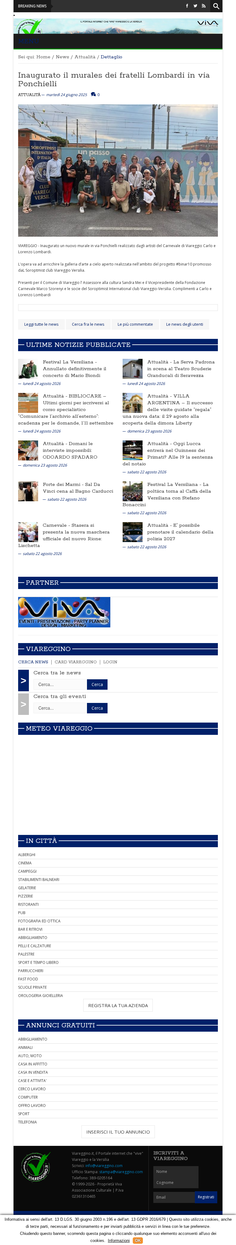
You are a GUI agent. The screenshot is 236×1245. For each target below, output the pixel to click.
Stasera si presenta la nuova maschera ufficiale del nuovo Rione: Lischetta (64, 535)
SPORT (24, 1113)
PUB (22, 912)
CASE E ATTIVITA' (32, 1080)
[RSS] (204, 6)
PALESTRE (26, 954)
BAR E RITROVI (30, 929)
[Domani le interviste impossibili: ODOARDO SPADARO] (28, 450)
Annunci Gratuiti (60, 1025)
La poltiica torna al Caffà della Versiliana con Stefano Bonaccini (167, 494)
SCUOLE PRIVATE (32, 987)
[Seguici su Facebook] (187, 6)
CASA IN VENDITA (33, 1072)
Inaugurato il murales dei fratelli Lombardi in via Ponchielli (114, 79)
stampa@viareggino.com (121, 1171)
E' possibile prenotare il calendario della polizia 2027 (180, 532)
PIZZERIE (25, 896)
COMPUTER (28, 1097)
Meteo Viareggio (59, 728)
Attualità (85, 57)
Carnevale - (57, 525)
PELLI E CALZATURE (34, 945)
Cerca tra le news (57, 672)
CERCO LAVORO (32, 1089)
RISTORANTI (28, 904)
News (62, 57)
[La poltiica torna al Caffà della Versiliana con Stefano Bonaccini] (133, 491)
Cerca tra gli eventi (59, 696)
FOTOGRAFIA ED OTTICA (39, 921)
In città (41, 841)
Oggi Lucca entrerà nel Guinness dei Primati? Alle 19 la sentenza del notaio (168, 453)
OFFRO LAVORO (32, 1105)
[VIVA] (64, 612)
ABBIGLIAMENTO (32, 937)
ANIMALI (25, 1047)
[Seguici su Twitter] (195, 6)
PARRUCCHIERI (30, 970)
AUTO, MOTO (30, 1055)
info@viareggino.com (104, 1165)
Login (110, 662)
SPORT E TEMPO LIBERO (38, 962)
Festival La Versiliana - (70, 362)
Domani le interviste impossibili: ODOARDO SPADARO (70, 450)
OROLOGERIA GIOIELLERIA (40, 995)
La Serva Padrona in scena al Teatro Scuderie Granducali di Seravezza (181, 369)
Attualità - (160, 362)
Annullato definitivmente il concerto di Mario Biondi (74, 372)
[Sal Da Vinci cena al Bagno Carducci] (28, 491)
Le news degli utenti (184, 324)
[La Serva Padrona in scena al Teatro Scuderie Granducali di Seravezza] (133, 368)
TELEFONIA (27, 1122)
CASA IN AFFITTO (32, 1064)
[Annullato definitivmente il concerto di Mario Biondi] (28, 368)
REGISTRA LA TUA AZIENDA (118, 1005)
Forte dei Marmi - (64, 484)
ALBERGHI (26, 854)
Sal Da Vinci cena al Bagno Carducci (78, 488)
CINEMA (25, 863)
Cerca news (33, 662)
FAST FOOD (28, 979)
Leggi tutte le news (41, 324)
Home (43, 57)
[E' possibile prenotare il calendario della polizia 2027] (133, 531)
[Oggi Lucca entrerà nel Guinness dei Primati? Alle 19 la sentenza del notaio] (133, 450)
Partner (42, 583)
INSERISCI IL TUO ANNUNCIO (118, 1132)
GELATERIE (27, 887)
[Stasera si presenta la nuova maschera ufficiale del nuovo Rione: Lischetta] (28, 531)
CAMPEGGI (27, 871)
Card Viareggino (76, 662)
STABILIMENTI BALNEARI (38, 879)
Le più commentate (135, 324)
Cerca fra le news (88, 324)
